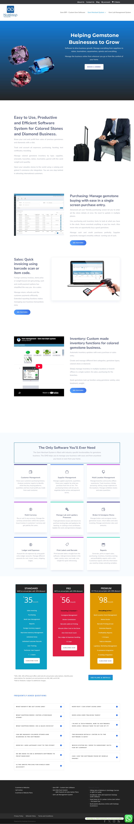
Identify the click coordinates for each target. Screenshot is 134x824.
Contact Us (90, 2)
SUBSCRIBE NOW (32, 661)
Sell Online (19, 790)
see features (22, 312)
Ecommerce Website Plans (24, 793)
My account (105, 2)
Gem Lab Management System (120, 13)
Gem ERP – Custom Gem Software (72, 13)
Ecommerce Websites (22, 787)
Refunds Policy (31, 816)
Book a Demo (94, 67)
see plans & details (100, 677)
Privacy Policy (18, 816)
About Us (80, 2)
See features (78, 243)
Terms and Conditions (45, 816)
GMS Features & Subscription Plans (67, 792)
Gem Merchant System (96, 13)
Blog (97, 2)
